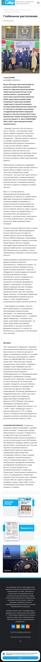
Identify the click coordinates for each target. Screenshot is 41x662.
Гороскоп (7, 570)
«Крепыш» (25, 557)
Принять (20, 658)
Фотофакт (8, 557)
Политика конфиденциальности (20, 632)
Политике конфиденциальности (24, 654)
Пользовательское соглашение (20, 637)
